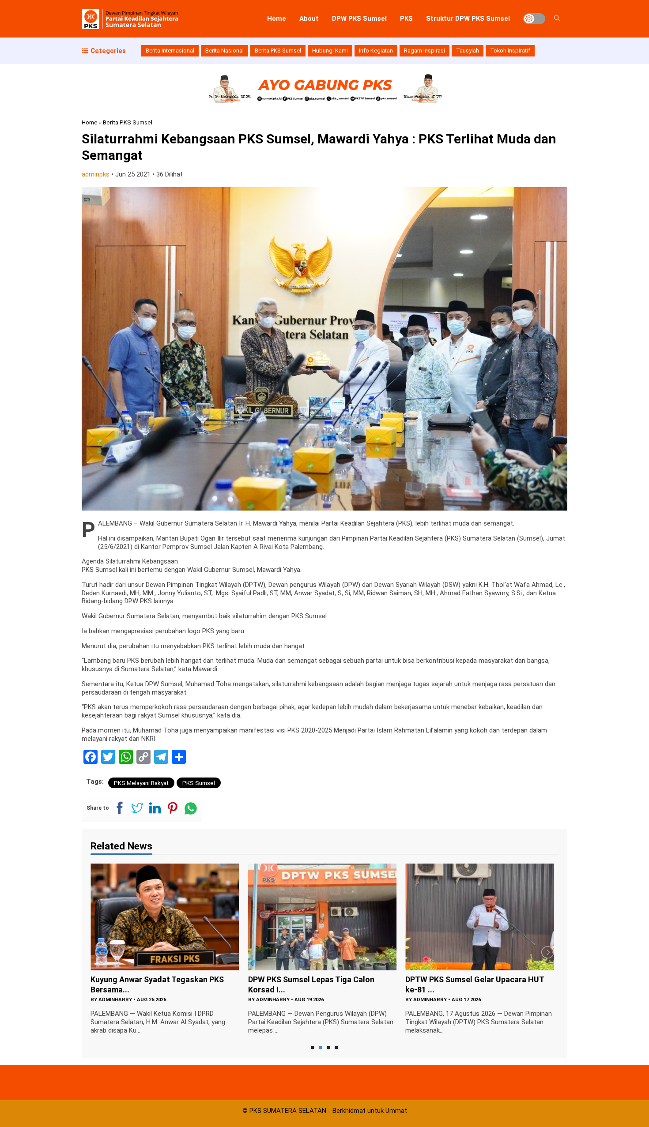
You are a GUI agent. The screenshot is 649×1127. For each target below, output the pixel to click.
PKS (406, 19)
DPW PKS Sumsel (359, 19)
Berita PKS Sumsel (278, 50)
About (309, 19)
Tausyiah (467, 50)
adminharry (115, 1000)
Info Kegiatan (376, 50)
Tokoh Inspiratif (510, 50)
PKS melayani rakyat (141, 782)
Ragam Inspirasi (424, 50)
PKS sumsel (198, 782)
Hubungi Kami (330, 50)
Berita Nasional (224, 50)
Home (276, 19)
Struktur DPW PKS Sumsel (468, 19)
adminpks (95, 174)
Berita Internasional (170, 50)
